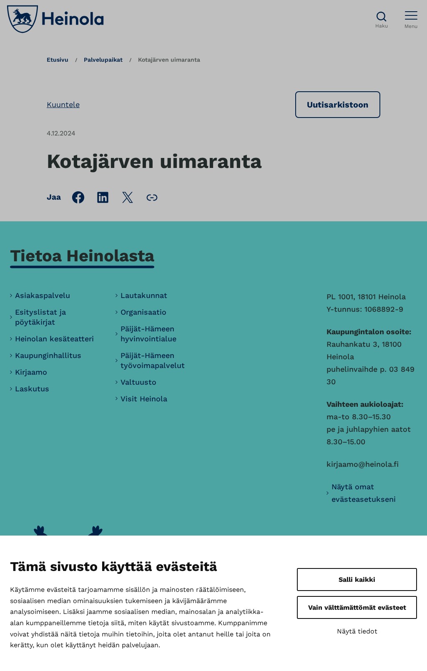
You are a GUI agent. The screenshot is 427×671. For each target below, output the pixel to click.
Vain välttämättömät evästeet (357, 607)
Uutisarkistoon (337, 105)
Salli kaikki (357, 579)
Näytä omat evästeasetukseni (364, 492)
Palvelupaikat (103, 59)
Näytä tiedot (357, 631)
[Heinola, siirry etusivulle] (55, 19)
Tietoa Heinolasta (82, 255)
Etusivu (57, 59)
